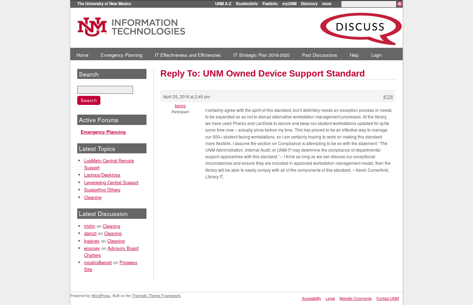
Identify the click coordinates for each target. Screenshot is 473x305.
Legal (330, 298)
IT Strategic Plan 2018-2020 (261, 55)
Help (354, 55)
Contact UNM (387, 298)
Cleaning (92, 197)
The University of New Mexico (104, 3)
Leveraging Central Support (111, 182)
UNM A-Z (223, 3)
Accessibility (311, 298)
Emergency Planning (121, 55)
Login (376, 55)
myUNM (289, 3)
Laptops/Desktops (102, 174)
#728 (388, 96)
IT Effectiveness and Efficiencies (188, 55)
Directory (309, 3)
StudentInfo (247, 3)
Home (82, 55)
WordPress (100, 295)
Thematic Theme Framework (156, 295)
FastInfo (270, 3)
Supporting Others (102, 189)
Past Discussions (319, 55)
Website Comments (355, 298)
